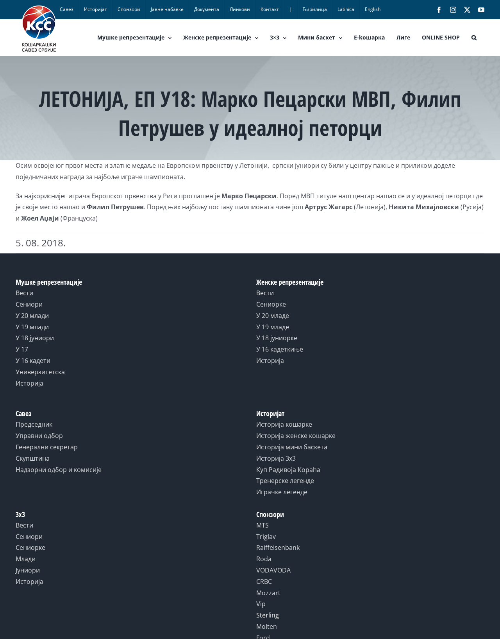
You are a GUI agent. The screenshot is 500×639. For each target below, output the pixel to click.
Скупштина (33, 458)
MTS (262, 525)
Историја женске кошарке (296, 435)
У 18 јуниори (35, 338)
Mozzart (268, 593)
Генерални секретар (47, 447)
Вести (24, 293)
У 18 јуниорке (276, 338)
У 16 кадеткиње (279, 349)
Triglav (266, 536)
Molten (266, 626)
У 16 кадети (33, 360)
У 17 (22, 349)
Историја (29, 383)
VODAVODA (273, 570)
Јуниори (28, 570)
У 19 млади (32, 327)
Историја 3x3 (276, 458)
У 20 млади (32, 315)
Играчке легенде (281, 492)
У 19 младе (272, 327)
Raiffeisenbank (278, 547)
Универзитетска (40, 372)
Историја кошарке (284, 424)
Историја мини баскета (291, 447)
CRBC (264, 581)
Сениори (29, 304)
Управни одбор (39, 435)
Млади (26, 559)
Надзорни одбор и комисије (59, 469)
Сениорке (271, 304)
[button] (474, 37)
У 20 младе (272, 315)
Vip (261, 604)
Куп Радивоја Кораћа (288, 469)
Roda (263, 559)
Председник (34, 424)
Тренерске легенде (285, 480)
